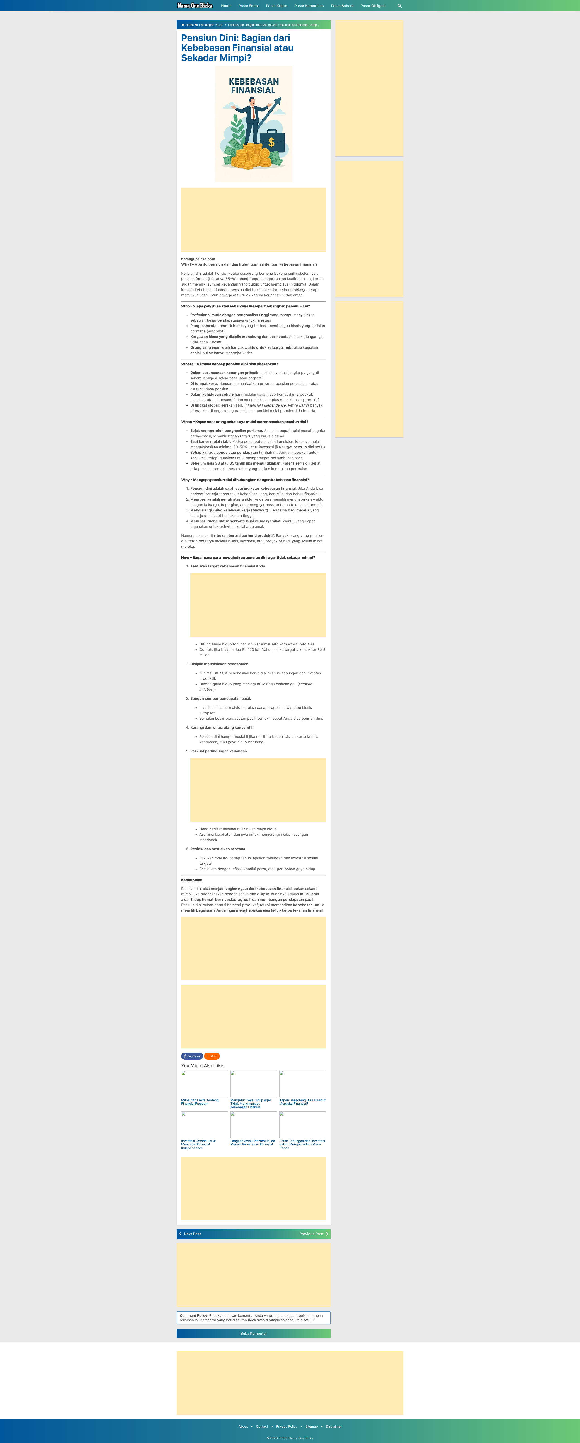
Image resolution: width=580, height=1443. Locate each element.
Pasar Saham (342, 5)
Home (226, 5)
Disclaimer (334, 1426)
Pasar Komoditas (309, 5)
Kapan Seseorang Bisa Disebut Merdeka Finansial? (302, 1101)
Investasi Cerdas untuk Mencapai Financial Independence (198, 1144)
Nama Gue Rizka (301, 1438)
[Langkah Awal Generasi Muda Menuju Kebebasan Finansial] (253, 1124)
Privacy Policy (286, 1426)
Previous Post (312, 1234)
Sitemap (311, 1426)
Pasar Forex (249, 5)
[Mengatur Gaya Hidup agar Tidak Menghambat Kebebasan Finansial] (253, 1084)
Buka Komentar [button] (254, 1333)
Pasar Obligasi (373, 5)
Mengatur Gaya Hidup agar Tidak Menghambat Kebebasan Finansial (250, 1103)
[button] (212, 1056)
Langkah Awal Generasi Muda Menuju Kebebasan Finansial (252, 1142)
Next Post (192, 1234)
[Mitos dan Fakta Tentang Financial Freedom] (204, 1084)
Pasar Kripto (276, 5)
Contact (262, 1426)
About (243, 1426)
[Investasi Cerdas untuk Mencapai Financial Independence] (204, 1124)
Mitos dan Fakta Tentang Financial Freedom (200, 1101)
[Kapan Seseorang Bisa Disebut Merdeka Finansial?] (302, 1084)
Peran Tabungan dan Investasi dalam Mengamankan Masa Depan (302, 1144)
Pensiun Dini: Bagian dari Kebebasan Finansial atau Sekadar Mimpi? (237, 47)
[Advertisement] (253, 220)
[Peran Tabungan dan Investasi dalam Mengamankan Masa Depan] (302, 1124)
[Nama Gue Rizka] (195, 5)
